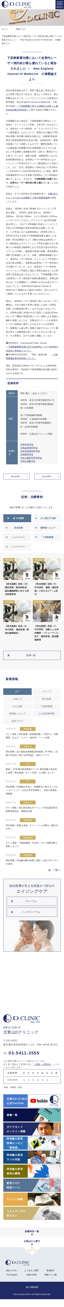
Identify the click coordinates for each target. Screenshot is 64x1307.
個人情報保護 (32, 1287)
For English (12, 1275)
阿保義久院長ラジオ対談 (15, 1157)
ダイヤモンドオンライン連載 (16, 1129)
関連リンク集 (51, 1275)
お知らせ (17, 699)
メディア (46, 691)
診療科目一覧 (32, 1231)
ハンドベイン (18, 537)
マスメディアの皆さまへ (16, 1213)
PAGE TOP (32, 1250)
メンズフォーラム (30, 912)
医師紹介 (51, 1270)
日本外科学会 (26, 444)
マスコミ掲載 (15, 1199)
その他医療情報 (46, 713)
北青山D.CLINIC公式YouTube (17, 1101)
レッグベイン (18, 546)
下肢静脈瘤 (48, 537)
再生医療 (18, 528)
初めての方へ (12, 1270)
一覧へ (57, 870)
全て (17, 691)
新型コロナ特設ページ (13, 1185)
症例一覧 (31, 655)
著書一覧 (12, 1114)
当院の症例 (31, 1275)
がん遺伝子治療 (48, 518)
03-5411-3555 (21, 1053)
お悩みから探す (32, 1241)
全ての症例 (18, 518)
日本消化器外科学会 (30, 451)
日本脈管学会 (26, 454)
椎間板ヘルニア (48, 528)
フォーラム (31, 901)
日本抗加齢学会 (28, 461)
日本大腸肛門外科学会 (31, 458)
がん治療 (17, 706)
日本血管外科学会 (29, 448)
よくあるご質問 (31, 1270)
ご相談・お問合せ (42, 1064)
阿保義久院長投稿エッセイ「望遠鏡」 (15, 1143)
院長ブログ (17, 721)
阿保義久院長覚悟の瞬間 (15, 1171)
